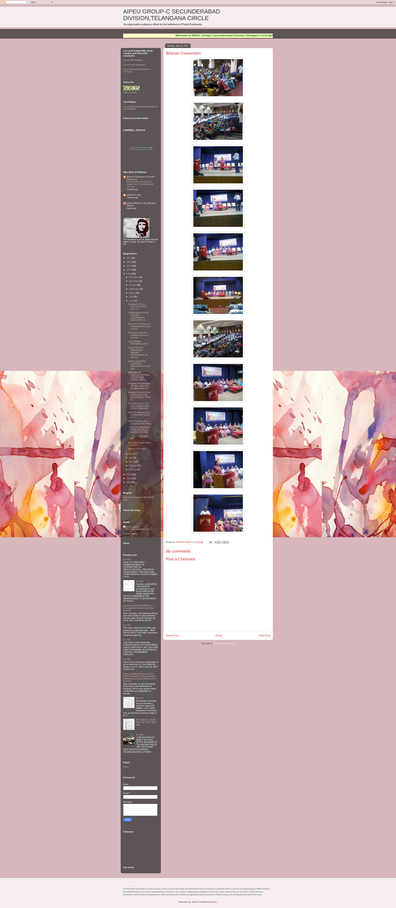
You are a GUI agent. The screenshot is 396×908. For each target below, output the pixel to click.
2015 (129, 266)
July (131, 297)
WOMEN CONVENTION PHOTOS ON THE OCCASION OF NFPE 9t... (139, 396)
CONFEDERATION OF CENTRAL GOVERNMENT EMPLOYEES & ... (138, 316)
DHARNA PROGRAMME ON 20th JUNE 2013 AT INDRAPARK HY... (139, 386)
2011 (129, 478)
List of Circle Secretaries (134, 65)
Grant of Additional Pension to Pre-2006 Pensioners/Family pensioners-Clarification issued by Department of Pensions (139, 677)
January (133, 469)
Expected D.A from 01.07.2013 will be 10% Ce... (137, 306)
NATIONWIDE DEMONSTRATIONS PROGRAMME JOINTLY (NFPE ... (138, 376)
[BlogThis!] (218, 542)
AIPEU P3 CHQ (134, 195)
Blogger (213, 902)
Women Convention (137, 449)
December (134, 277)
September (134, 289)
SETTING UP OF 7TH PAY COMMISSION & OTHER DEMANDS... (139, 406)
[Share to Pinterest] (227, 542)
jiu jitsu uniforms (130, 534)
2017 (129, 258)
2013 (129, 274)
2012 (129, 474)
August (132, 293)
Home (218, 635)
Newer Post (172, 635)
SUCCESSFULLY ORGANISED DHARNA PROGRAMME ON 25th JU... (138, 353)
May (131, 454)
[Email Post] (210, 542)
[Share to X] (221, 542)
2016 (129, 262)
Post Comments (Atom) (224, 643)
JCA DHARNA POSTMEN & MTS (138, 342)
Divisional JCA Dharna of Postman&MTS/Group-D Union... (139, 326)
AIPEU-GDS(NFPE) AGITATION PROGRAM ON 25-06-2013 (139, 365)
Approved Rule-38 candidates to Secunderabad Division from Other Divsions (138, 608)
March (132, 461)
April (131, 458)
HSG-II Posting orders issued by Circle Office (139, 422)
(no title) (127, 559)
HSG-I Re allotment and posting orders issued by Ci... (139, 414)
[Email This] (215, 542)
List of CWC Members (133, 60)
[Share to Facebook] (224, 542)
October (133, 285)
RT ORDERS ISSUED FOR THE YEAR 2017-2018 (146, 722)
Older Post (264, 635)
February (133, 465)
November (134, 281)
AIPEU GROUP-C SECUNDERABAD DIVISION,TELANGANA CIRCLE (171, 14)
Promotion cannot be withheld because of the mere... (138, 335)
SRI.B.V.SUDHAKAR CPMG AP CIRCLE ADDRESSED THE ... (139, 429)
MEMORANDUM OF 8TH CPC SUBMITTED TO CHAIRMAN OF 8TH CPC (140, 184)
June (131, 301)
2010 (129, 482)
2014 (129, 270)
